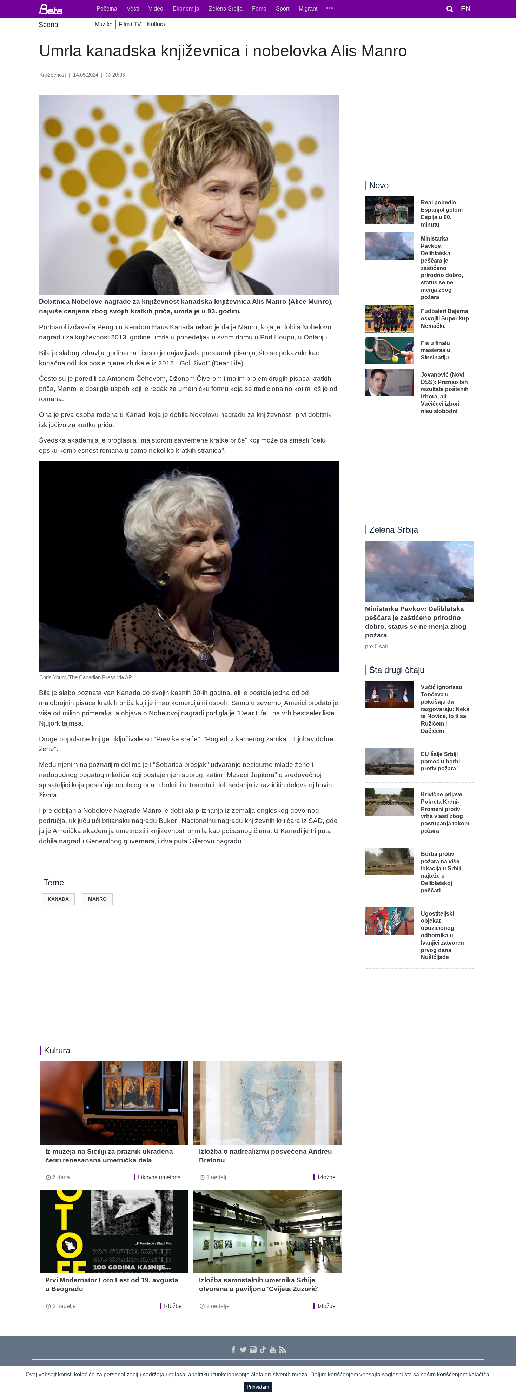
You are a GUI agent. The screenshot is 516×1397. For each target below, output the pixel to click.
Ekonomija (186, 9)
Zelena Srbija (226, 9)
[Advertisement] (191, 982)
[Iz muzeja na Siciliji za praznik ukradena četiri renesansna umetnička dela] (114, 1102)
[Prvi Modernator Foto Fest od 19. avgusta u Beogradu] (114, 1231)
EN (465, 9)
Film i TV (130, 24)
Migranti (309, 9)
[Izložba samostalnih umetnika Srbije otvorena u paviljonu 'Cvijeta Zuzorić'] (267, 1231)
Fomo (259, 9)
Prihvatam (258, 1387)
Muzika (104, 24)
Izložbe (327, 1177)
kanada (58, 899)
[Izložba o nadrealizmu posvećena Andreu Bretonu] (267, 1102)
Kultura (156, 24)
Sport (282, 9)
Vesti (133, 9)
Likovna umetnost (160, 1177)
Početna (107, 9)
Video (155, 9)
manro (97, 899)
